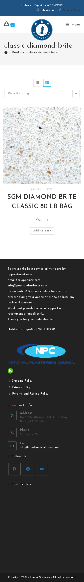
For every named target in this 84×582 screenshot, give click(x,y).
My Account (49, 10)
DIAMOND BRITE (42, 189)
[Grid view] (37, 83)
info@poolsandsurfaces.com (27, 285)
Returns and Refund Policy (30, 393)
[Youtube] (42, 469)
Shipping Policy (22, 380)
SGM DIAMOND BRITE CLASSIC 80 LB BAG (42, 202)
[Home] (6, 52)
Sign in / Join (71, 10)
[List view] (47, 83)
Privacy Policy (21, 387)
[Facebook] (14, 469)
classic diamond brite (43, 52)
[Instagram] (28, 469)
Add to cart (42, 230)
